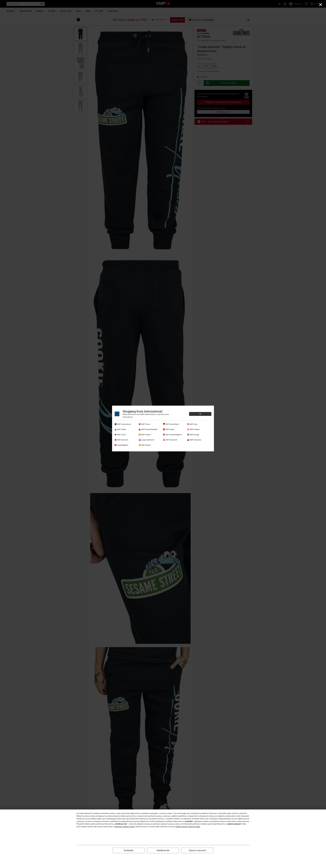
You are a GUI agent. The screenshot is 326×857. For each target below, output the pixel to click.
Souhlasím (128, 850)
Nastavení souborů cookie (124, 826)
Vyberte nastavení (197, 850)
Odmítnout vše (163, 850)
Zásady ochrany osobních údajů (188, 826)
